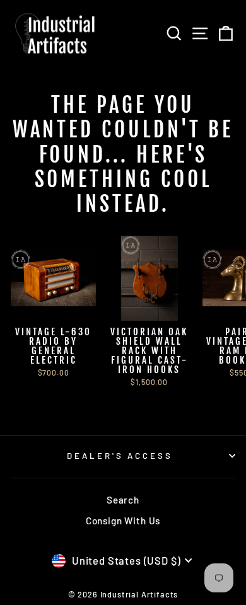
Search (123, 499)
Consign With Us (123, 520)
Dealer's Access (120, 456)
